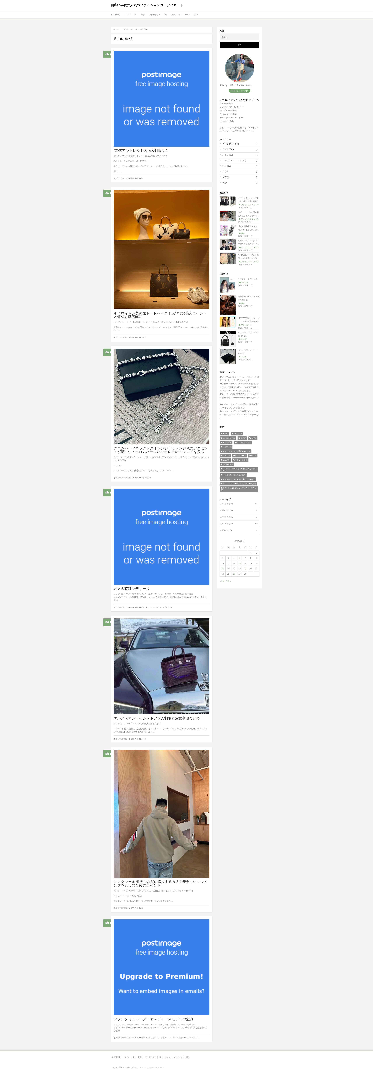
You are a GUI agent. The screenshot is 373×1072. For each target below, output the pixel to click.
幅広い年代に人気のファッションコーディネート (147, 5)
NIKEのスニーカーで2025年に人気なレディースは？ (239, 470)
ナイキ (225, 434)
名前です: (224, 85)
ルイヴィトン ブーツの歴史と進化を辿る (240, 404)
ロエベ (253, 456)
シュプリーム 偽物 (228, 110)
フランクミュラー (193, 1038)
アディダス (227, 442)
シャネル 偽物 (226, 103)
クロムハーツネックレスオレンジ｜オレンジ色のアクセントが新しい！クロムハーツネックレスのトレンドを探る (161, 450)
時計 (143, 15)
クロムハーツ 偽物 (228, 114)
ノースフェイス (229, 438)
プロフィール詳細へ (239, 91)
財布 (196, 15)
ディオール (227, 447)
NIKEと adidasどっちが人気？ (234, 475)
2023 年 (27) (227, 524)
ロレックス (237, 434)
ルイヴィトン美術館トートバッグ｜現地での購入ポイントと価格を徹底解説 (160, 315)
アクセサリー (154, 15)
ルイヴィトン (228, 464)
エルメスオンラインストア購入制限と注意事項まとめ (157, 718)
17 (223, 569)
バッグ (127, 15)
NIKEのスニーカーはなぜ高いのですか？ (239, 479)
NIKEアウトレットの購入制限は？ (141, 150)
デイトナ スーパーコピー (231, 118)
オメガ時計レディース (132, 589)
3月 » (228, 581)
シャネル (226, 456)
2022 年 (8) (227, 530)
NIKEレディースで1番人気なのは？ (236, 451)
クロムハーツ (240, 456)
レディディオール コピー (231, 107)
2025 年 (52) (227, 510)
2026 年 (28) (227, 504)
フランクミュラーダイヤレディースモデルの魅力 (153, 1019)
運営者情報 (115, 15)
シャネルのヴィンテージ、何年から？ (239, 377)
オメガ (170, 607)
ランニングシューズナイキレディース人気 (239, 484)
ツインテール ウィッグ (247, 279)
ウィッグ (228, 149)
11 (228, 563)
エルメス (226, 460)
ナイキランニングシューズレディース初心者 (238, 489)
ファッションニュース (180, 15)
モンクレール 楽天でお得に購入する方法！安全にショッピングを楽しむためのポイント (161, 883)
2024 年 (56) (227, 517)
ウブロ (253, 438)
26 (234, 574)
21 (245, 569)
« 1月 (222, 581)
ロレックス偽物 (227, 121)
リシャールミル (241, 460)
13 (240, 563)
